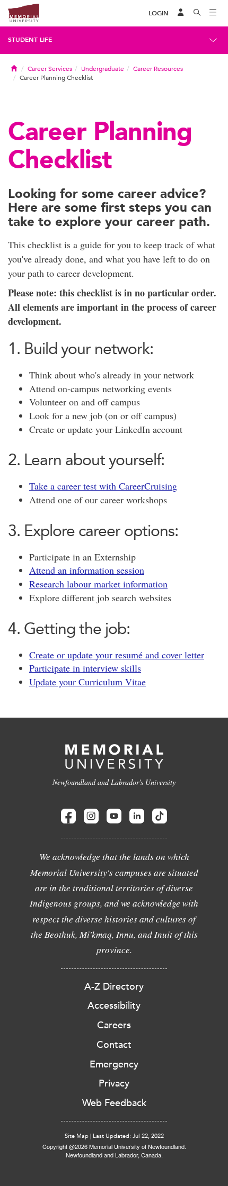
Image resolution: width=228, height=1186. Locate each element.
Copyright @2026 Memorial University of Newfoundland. (114, 1146)
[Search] (197, 13)
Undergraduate (102, 69)
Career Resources (158, 69)
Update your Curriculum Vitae (87, 681)
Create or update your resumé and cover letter (116, 654)
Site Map (77, 1136)
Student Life (30, 39)
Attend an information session (86, 570)
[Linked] (136, 816)
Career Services (50, 69)
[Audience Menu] (181, 13)
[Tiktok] (159, 816)
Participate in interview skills (85, 668)
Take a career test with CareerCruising (103, 485)
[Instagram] (91, 816)
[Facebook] (68, 816)
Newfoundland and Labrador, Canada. (114, 1155)
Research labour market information (98, 583)
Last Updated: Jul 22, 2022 (128, 1136)
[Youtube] (114, 816)
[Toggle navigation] (213, 13)
